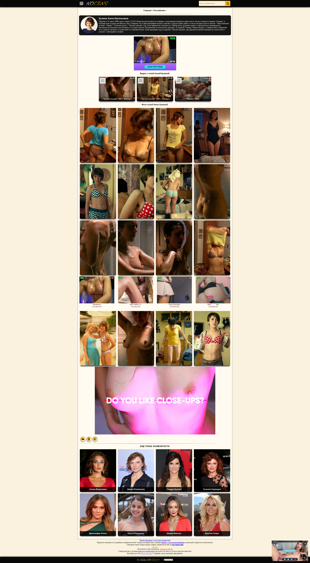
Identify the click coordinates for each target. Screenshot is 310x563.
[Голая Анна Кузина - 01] (98, 135)
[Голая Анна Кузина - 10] (136, 247)
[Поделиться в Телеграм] (95, 439)
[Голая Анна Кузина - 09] (98, 247)
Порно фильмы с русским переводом (155, 540)
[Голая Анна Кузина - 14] (136, 338)
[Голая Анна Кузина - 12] (212, 247)
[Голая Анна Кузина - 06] (136, 191)
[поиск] (227, 3)
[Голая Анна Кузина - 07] (174, 191)
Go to (294, 551)
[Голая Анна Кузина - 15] (174, 338)
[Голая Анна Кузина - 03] (174, 135)
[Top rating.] (168, 560)
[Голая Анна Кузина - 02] (136, 135)
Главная (147, 10)
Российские (159, 10)
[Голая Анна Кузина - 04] (212, 135)
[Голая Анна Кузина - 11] (174, 247)
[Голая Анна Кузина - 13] (98, 338)
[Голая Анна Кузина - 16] (212, 338)
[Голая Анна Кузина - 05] (98, 191)
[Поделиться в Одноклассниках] (89, 439)
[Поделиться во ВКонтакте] (83, 439)
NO (96, 3)
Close (285, 551)
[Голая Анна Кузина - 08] (212, 191)
